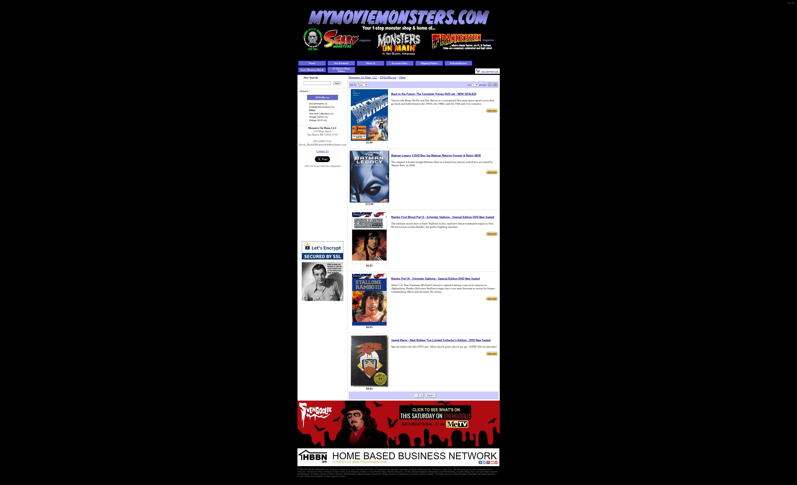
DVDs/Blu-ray (388, 77)
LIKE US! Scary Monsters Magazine (322, 166)
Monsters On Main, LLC (363, 77)
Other (402, 77)
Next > (430, 395)
